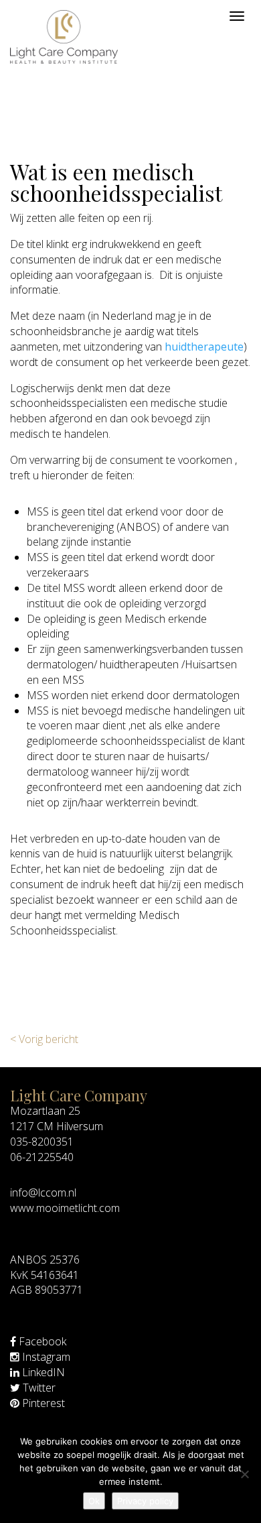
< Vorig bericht (44, 1039)
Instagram (44, 1356)
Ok (94, 1501)
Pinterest (42, 1403)
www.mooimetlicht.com (65, 1208)
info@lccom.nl (43, 1192)
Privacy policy (145, 1501)
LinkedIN (42, 1372)
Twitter (38, 1387)
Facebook (41, 1341)
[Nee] (244, 1474)
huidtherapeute (204, 346)
